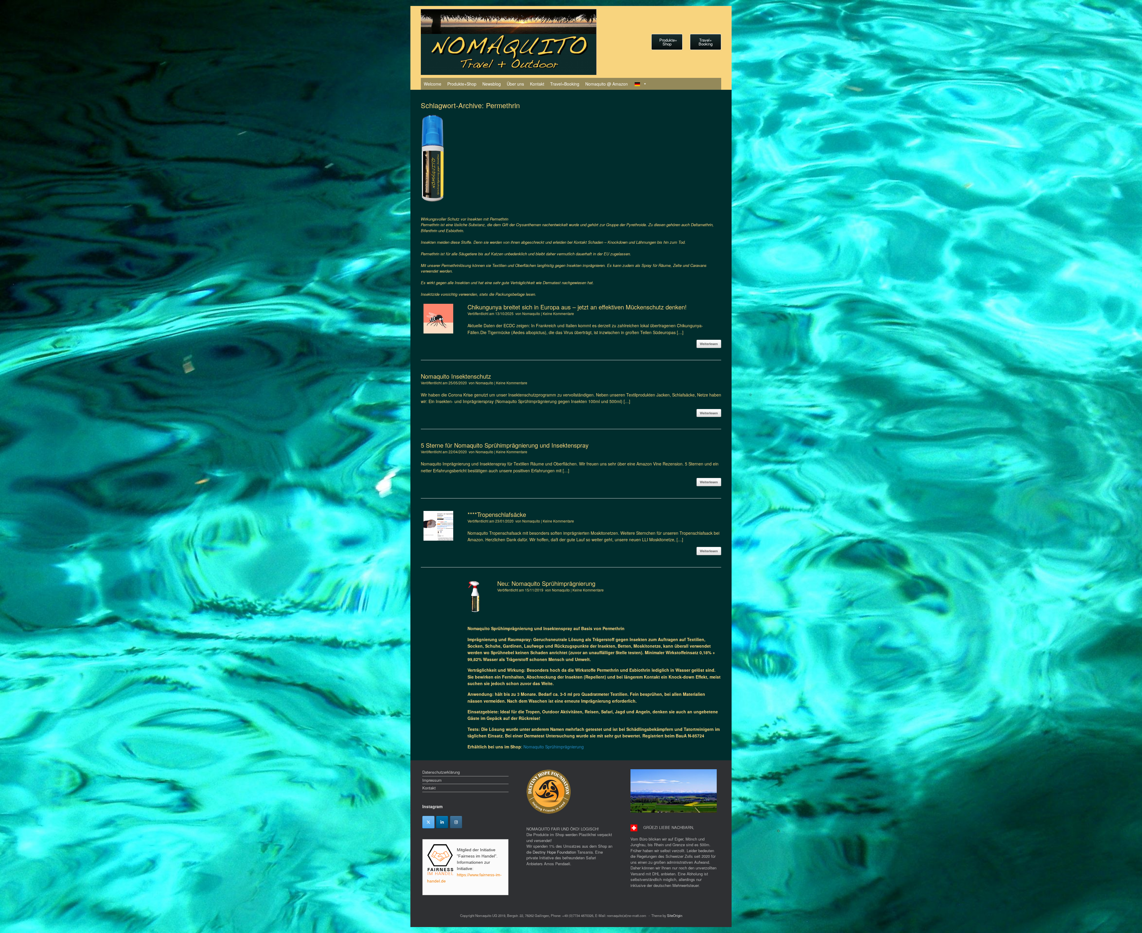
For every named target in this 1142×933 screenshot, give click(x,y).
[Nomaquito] (509, 42)
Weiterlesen (709, 344)
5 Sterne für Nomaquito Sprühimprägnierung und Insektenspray (505, 445)
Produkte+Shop (461, 84)
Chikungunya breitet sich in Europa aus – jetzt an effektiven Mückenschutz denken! (577, 307)
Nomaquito (531, 313)
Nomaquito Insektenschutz (456, 376)
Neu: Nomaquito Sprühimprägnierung (546, 583)
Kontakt (537, 84)
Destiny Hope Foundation (554, 852)
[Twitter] (428, 822)
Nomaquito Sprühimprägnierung (553, 747)
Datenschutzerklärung (441, 772)
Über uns (515, 84)
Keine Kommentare (558, 313)
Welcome (432, 84)
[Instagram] (456, 822)
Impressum (432, 780)
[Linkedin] (442, 822)
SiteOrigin (674, 915)
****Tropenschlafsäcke (497, 514)
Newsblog (491, 84)
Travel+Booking (564, 84)
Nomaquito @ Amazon (606, 84)
